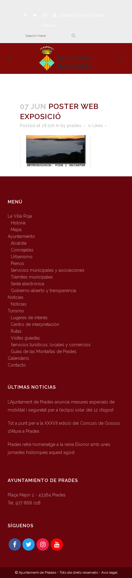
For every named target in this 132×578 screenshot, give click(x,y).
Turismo (16, 310)
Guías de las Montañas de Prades (43, 351)
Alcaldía (18, 243)
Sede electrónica (27, 283)
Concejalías (22, 249)
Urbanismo (22, 256)
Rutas (16, 331)
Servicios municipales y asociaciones (47, 270)
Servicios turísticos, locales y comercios (51, 344)
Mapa (16, 229)
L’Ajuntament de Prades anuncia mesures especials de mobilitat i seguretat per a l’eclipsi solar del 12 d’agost (61, 405)
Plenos (17, 263)
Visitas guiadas (25, 337)
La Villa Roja (20, 216)
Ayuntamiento (21, 236)
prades (74, 125)
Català (99, 15)
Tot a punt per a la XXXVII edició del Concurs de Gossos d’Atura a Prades (64, 427)
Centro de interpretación (35, 324)
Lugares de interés (29, 317)
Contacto (17, 365)
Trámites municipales (32, 277)
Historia (18, 222)
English (84, 15)
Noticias (15, 297)
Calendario (18, 358)
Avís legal (109, 572)
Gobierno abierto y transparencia (43, 290)
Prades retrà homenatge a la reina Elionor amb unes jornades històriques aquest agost (59, 448)
